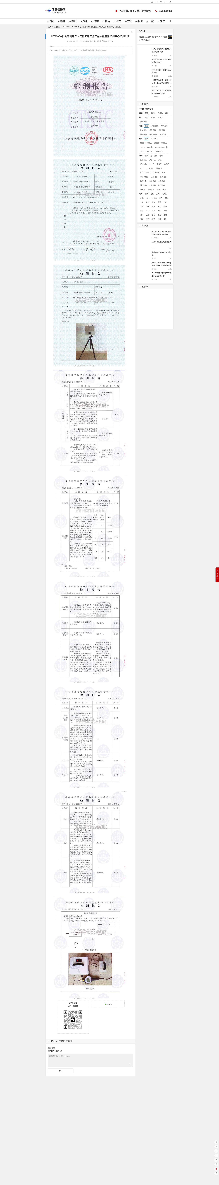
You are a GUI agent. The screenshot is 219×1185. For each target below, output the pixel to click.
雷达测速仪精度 (155, 309)
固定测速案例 (156, 299)
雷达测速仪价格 (145, 305)
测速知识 (143, 295)
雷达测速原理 (154, 295)
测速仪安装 (143, 299)
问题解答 (143, 309)
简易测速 (152, 302)
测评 (154, 292)
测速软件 (155, 319)
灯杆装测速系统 (146, 322)
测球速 (157, 323)
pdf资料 (164, 295)
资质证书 (98, 41)
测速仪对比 (155, 326)
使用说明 (156, 312)
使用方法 (143, 302)
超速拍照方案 (158, 305)
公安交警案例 (144, 319)
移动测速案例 (163, 302)
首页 (49, 27)
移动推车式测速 (145, 312)
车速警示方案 (144, 292)
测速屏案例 (163, 292)
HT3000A (65, 27)
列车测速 (165, 323)
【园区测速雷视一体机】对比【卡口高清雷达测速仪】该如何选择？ (161, 83)
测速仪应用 (144, 316)
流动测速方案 (144, 326)
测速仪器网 (58, 9)
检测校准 (56, 27)
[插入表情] (130, 1065)
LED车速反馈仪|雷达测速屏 (161, 242)
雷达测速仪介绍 (158, 316)
